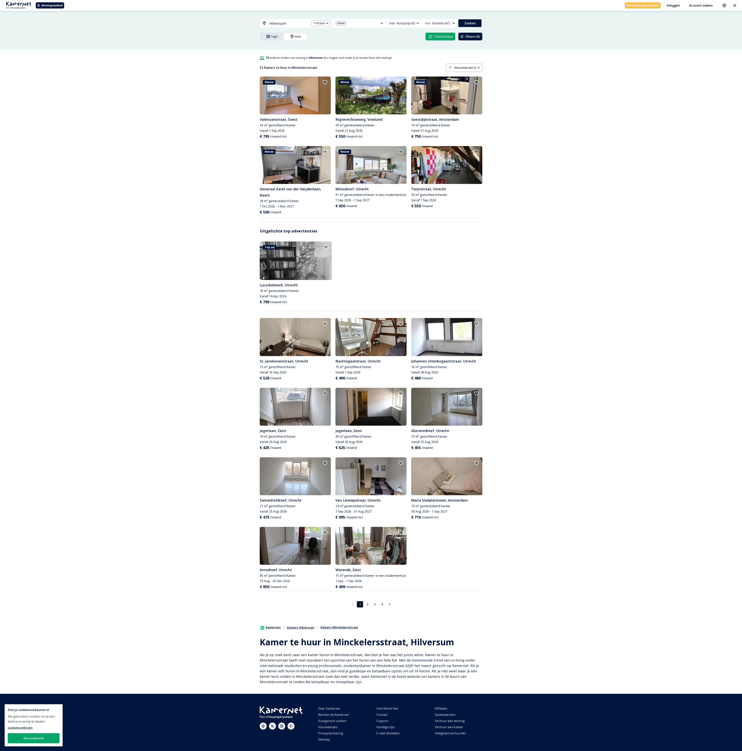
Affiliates (441, 708)
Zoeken (470, 23)
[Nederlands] (724, 5)
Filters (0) (472, 36)
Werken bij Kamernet (333, 715)
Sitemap (324, 739)
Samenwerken (445, 715)
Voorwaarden (328, 727)
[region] (34, 725)
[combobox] (282, 23)
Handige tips (385, 727)
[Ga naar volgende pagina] (389, 604)
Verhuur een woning (450, 721)
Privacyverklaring (330, 733)
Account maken (701, 5)
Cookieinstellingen (20, 728)
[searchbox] (288, 23)
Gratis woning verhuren (642, 5)
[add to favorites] (325, 82)
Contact (382, 715)
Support (382, 721)
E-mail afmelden (388, 733)
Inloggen (673, 5)
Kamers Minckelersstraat (339, 627)
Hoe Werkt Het (387, 708)
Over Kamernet (329, 708)
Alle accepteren (33, 738)
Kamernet (273, 627)
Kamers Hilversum (300, 627)
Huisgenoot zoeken (332, 721)
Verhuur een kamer (449, 727)
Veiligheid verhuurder (450, 733)
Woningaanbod (52, 5)
